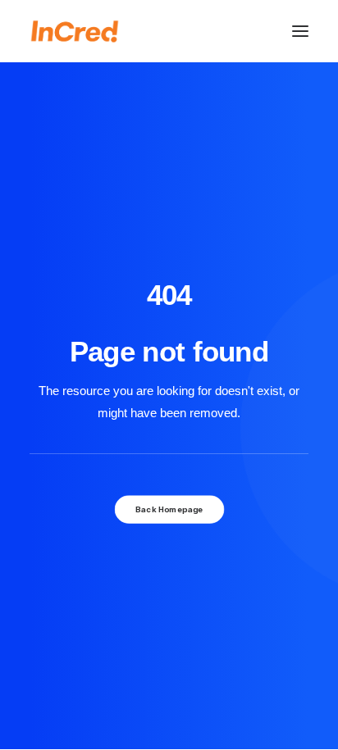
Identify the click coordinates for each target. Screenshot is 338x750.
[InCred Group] (75, 31)
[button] (300, 31)
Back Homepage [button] (169, 509)
